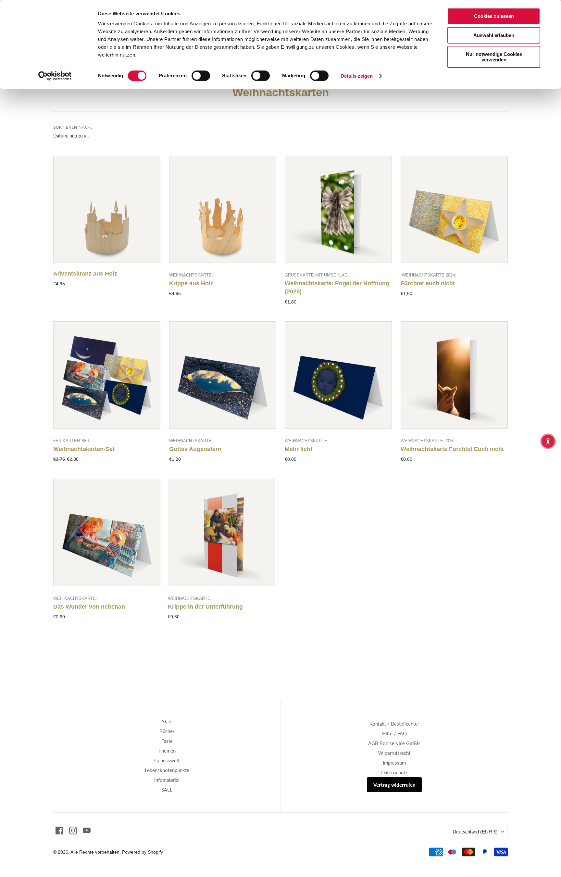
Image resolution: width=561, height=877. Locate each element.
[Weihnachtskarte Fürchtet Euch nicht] (454, 375)
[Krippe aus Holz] (222, 209)
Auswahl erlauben (493, 35)
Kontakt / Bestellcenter (394, 724)
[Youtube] (87, 830)
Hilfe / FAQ (394, 733)
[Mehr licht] (338, 375)
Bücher (166, 731)
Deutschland (475, 831)
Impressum (394, 763)
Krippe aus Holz (191, 283)
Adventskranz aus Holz (85, 273)
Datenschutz (394, 772)
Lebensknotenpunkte (167, 770)
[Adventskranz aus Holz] (106, 209)
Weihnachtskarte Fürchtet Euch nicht (452, 449)
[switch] (201, 76)
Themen (167, 751)
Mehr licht (298, 449)
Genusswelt (167, 760)
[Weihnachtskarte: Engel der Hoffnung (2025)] (338, 209)
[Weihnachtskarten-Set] (106, 375)
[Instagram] (73, 830)
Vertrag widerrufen (394, 785)
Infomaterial (167, 780)
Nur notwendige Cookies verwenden (494, 56)
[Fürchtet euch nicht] (454, 209)
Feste (167, 741)
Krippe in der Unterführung (205, 606)
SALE (167, 790)
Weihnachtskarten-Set (84, 449)
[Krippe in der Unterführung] (221, 532)
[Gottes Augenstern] (222, 375)
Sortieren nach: (72, 127)
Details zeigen (357, 76)
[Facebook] (59, 830)
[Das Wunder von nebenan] (106, 532)
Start (167, 721)
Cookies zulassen (494, 16)
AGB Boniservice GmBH (394, 743)
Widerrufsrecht (394, 753)
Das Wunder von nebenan (89, 606)
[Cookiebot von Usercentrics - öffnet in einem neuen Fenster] (55, 76)
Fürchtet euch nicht (428, 283)
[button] (548, 441)
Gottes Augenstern (195, 449)
